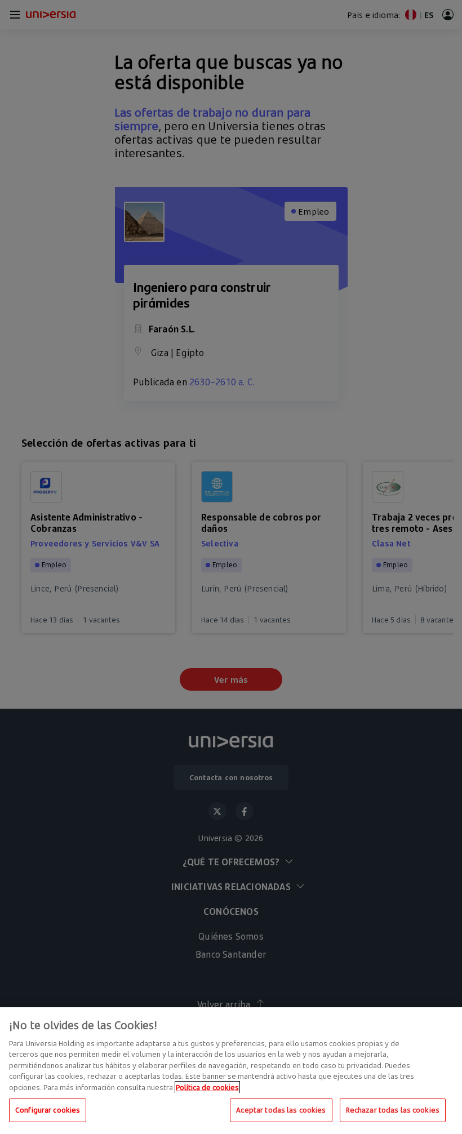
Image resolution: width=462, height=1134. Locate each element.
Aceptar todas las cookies (281, 1110)
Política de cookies (207, 1087)
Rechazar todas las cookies (392, 1110)
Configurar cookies (47, 1110)
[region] (231, 1070)
